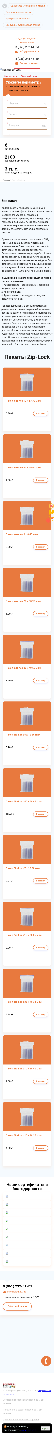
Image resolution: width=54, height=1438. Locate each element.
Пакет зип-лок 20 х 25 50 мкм (23, 467)
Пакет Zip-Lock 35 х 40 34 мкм (24, 1001)
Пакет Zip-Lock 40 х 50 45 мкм (24, 801)
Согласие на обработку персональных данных (23, 1401)
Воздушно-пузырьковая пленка (23, 25)
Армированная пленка (18, 18)
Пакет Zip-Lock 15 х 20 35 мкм (24, 935)
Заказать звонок (29, 63)
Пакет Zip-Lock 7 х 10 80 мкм (23, 868)
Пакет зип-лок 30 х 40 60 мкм (23, 667)
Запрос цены (10, 76)
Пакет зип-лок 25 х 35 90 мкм (23, 601)
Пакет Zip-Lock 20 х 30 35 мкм (24, 1135)
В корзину (40, 413)
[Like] (51, 507)
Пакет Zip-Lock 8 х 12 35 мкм (23, 734)
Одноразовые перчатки (18, 12)
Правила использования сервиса (21, 1419)
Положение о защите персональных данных (22, 1411)
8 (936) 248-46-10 (27, 59)
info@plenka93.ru (29, 51)
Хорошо (45, 1428)
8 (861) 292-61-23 (27, 47)
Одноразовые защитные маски (28, 5)
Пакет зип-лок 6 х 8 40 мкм (22, 534)
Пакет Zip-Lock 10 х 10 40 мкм (24, 1068)
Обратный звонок (30, 76)
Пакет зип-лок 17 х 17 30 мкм (23, 400)
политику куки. (29, 1430)
